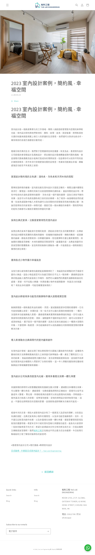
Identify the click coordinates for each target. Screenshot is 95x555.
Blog (8, 501)
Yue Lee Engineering (44, 549)
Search (9, 495)
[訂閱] (48, 531)
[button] (7, 5)
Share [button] (16, 101)
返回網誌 (49, 471)
